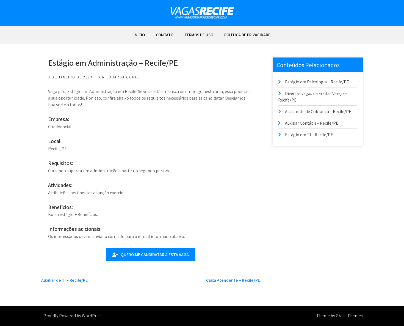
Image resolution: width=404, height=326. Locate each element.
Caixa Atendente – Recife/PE (233, 280)
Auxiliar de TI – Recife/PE (64, 280)
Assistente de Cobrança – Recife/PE (318, 111)
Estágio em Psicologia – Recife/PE (317, 82)
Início (139, 34)
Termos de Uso (198, 34)
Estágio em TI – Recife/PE (309, 135)
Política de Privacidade (247, 34)
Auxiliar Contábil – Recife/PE (311, 123)
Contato (164, 34)
